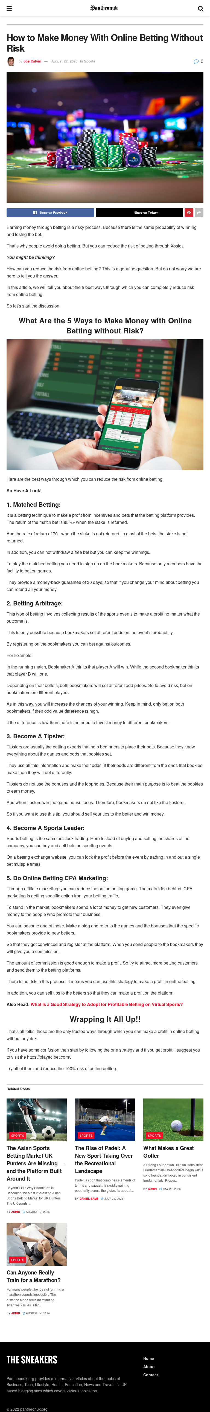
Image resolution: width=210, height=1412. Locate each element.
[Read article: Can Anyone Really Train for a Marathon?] (37, 1244)
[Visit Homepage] (105, 8)
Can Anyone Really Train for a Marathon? (34, 1276)
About (149, 1366)
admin (15, 1212)
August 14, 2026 (37, 1313)
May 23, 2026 (171, 1189)
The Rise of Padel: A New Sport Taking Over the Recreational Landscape (104, 1159)
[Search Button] (200, 8)
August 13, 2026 (37, 1212)
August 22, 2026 (64, 61)
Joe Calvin (32, 61)
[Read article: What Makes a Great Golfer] (173, 1119)
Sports (89, 61)
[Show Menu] (9, 8)
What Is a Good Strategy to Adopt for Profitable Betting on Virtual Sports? (107, 1004)
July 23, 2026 (113, 1199)
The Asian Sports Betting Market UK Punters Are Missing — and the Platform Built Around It (36, 1163)
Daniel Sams (89, 1199)
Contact (150, 1374)
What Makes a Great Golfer (168, 1151)
